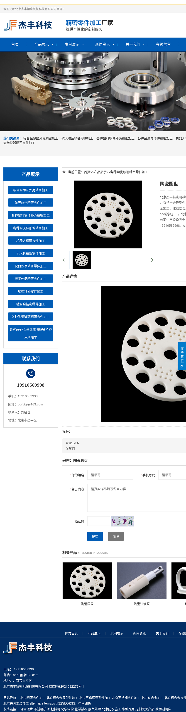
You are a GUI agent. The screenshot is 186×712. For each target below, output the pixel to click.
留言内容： (78, 489)
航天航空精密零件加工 (77, 138)
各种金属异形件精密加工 (155, 138)
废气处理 (94, 709)
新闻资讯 (102, 44)
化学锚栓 (67, 709)
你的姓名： (78, 475)
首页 (15, 44)
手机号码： (149, 475)
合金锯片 (26, 709)
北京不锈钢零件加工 (126, 697)
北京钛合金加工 (152, 697)
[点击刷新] (122, 521)
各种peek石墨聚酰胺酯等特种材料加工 (31, 333)
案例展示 (72, 44)
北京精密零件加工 (33, 697)
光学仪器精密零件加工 (19, 142)
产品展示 (41, 44)
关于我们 (133, 44)
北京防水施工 (111, 709)
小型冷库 (128, 709)
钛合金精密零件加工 (30, 304)
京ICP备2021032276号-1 (67, 686)
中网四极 (84, 703)
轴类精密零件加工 (30, 291)
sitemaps (48, 703)
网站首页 (71, 633)
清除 (116, 536)
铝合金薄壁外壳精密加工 (40, 138)
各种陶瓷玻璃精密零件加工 (31, 316)
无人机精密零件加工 (30, 253)
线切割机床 (163, 709)
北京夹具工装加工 (16, 703)
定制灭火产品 (144, 709)
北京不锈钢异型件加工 (95, 697)
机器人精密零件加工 (30, 240)
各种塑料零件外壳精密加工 (115, 138)
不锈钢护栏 (42, 709)
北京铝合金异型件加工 (62, 697)
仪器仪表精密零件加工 (30, 266)
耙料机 (55, 709)
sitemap (35, 703)
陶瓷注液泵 (72, 443)
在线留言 (163, 44)
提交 (95, 536)
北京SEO (62, 703)
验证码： (80, 521)
